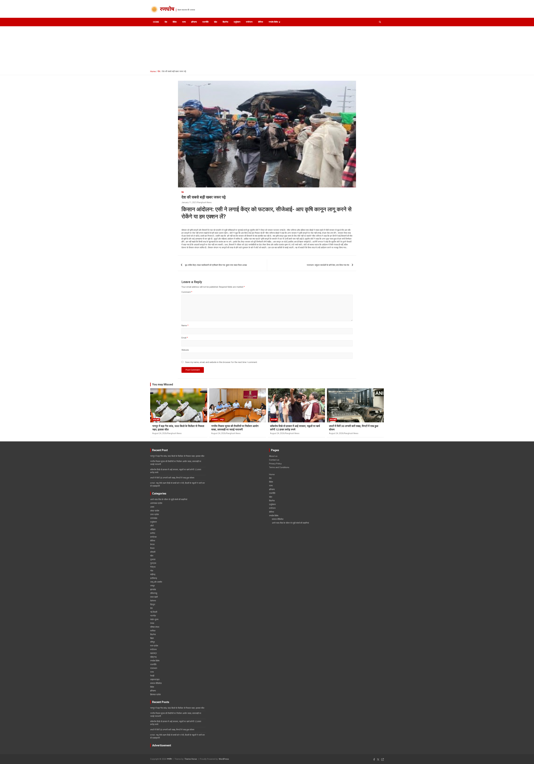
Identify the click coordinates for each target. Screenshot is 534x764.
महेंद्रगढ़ (153, 657)
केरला (152, 544)
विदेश (175, 22)
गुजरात (152, 559)
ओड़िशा (152, 529)
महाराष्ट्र (153, 653)
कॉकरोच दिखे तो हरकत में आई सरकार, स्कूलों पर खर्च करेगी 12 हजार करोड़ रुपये (295, 427)
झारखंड (153, 589)
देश (166, 22)
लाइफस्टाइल (155, 679)
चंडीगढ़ (152, 574)
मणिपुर (152, 642)
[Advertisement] (267, 47)
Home (156, 22)
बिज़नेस (225, 22)
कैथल (152, 548)
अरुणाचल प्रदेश (156, 503)
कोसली (152, 552)
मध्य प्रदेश (154, 646)
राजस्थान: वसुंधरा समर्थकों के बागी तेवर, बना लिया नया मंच (328, 265)
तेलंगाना (153, 601)
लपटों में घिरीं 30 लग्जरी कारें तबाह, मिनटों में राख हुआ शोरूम (172, 478)
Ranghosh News (204, 202)
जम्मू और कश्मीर (156, 582)
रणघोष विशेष (273, 22)
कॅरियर (260, 22)
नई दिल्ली (153, 612)
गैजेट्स (152, 567)
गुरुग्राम (153, 563)
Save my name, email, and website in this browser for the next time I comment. (221, 362)
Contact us (274, 460)
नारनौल (153, 616)
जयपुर (222, 420)
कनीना (152, 533)
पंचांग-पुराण (154, 619)
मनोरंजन (249, 22)
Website (185, 350)
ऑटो (152, 525)
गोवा (151, 570)
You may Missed (162, 384)
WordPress (224, 759)
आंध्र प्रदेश (154, 510)
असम (152, 507)
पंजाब (152, 623)
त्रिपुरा (152, 604)
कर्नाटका (153, 537)
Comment (186, 292)
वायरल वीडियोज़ (156, 683)
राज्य (184, 22)
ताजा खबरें (156, 420)
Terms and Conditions (279, 467)
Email (184, 337)
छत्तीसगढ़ (153, 578)
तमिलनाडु (153, 593)
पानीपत (152, 631)
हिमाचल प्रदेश (155, 694)
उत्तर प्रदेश (154, 514)
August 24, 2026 (159, 433)
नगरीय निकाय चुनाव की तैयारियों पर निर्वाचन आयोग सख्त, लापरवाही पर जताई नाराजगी (235, 427)
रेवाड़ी (152, 676)
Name (184, 325)
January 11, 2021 (189, 202)
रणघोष (167, 9)
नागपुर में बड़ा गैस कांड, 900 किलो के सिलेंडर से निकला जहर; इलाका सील (177, 456)
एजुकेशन (237, 22)
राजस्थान (215, 420)
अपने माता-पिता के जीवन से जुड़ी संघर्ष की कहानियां (168, 499)
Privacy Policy (275, 463)
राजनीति (205, 22)
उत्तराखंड (153, 518)
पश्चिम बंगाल (154, 627)
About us (273, 456)
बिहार (152, 638)
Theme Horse (190, 759)
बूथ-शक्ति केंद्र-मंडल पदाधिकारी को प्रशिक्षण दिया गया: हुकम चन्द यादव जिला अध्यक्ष (216, 265)
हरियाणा (194, 22)
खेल (215, 22)
